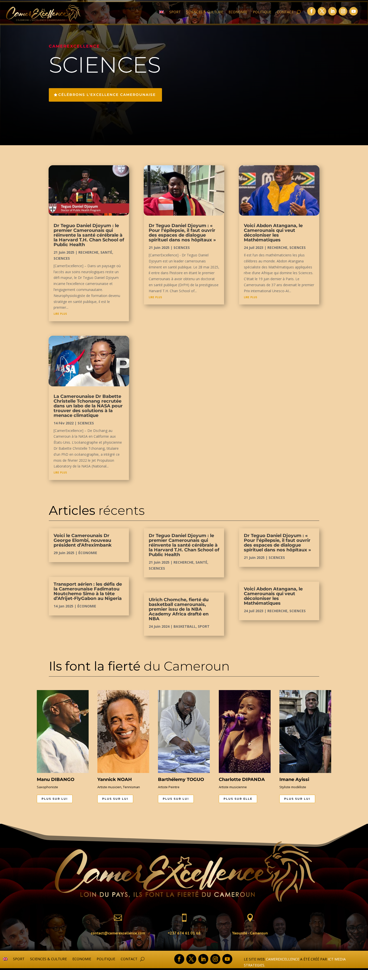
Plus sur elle (238, 798)
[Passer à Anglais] (161, 13)
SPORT (175, 12)
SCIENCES (62, 258)
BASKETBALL (184, 626)
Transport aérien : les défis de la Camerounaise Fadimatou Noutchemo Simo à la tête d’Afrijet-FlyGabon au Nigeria (88, 591)
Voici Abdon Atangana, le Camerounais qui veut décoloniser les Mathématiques (273, 233)
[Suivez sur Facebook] (311, 11)
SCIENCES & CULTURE (204, 12)
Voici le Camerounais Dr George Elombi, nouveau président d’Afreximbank (83, 540)
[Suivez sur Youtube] (353, 11)
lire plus (60, 313)
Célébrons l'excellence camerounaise (107, 94)
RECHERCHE (88, 252)
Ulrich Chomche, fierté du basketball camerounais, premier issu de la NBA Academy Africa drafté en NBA (179, 609)
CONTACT (285, 12)
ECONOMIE (238, 12)
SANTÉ (106, 252)
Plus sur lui (55, 798)
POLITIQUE (262, 12)
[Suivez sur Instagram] (343, 11)
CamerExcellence (282, 959)
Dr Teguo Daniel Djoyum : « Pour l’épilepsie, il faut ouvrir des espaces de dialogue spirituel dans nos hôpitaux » (182, 233)
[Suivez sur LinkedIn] (332, 11)
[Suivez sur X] (322, 11)
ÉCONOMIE (87, 552)
